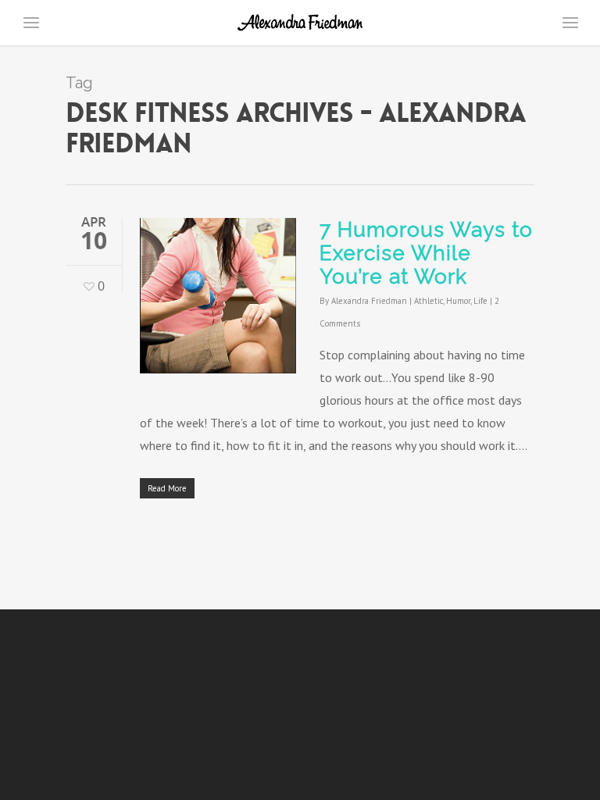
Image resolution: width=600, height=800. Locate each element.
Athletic (428, 300)
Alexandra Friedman (369, 300)
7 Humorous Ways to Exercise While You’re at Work (426, 253)
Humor (458, 300)
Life (480, 300)
